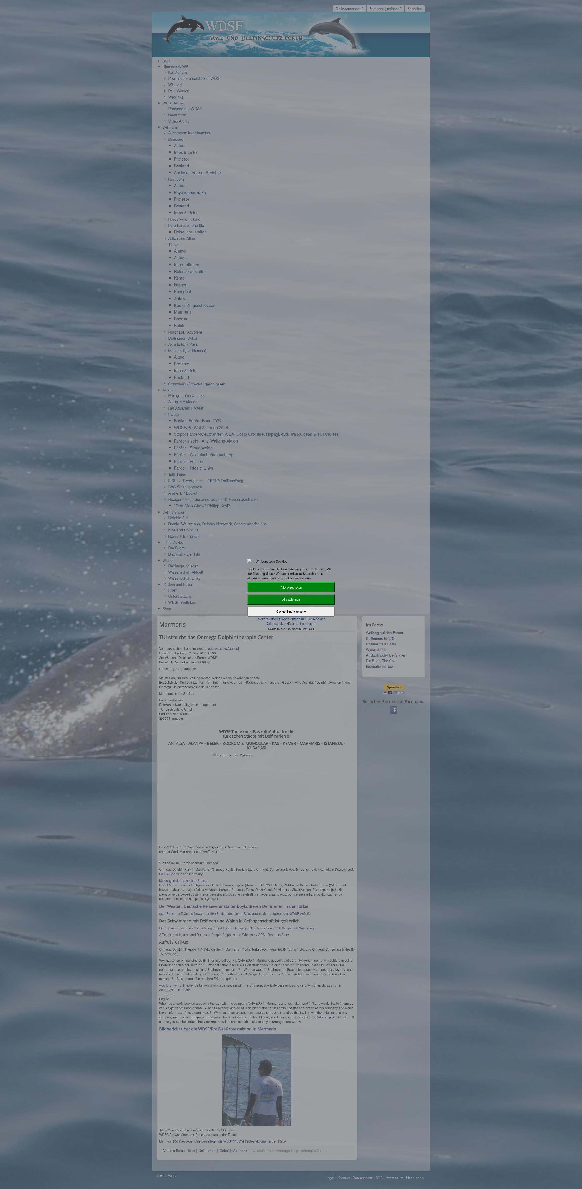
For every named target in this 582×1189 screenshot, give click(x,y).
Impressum (308, 623)
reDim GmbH (306, 628)
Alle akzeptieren (291, 587)
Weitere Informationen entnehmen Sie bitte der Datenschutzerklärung (291, 621)
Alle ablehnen (291, 599)
